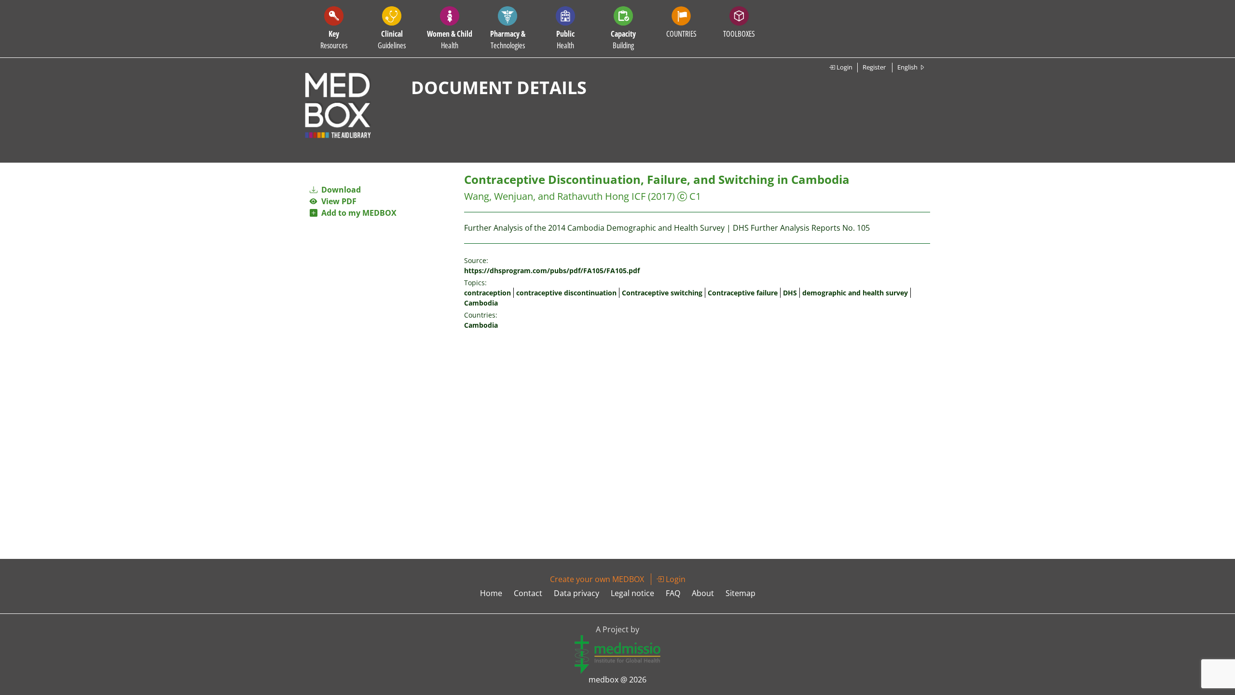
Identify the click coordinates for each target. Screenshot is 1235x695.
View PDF (337, 201)
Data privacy (576, 593)
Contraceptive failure (743, 292)
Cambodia (481, 302)
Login (843, 67)
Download (340, 189)
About (703, 593)
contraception (487, 292)
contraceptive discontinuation (566, 292)
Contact (528, 593)
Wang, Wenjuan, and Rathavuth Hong (546, 196)
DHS (790, 292)
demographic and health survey (855, 292)
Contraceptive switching (662, 292)
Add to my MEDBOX (357, 213)
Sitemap (740, 593)
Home (491, 593)
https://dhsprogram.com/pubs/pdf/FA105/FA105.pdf (552, 270)
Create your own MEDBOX (597, 579)
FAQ (673, 593)
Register (874, 67)
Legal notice (632, 593)
